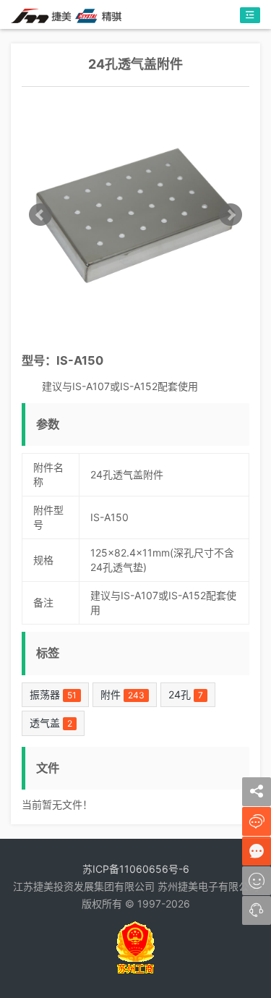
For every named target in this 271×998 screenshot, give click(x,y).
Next (230, 215)
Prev (40, 215)
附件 (122, 694)
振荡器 (53, 694)
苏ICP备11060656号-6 (135, 869)
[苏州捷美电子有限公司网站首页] (66, 15)
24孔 (185, 694)
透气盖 (51, 722)
